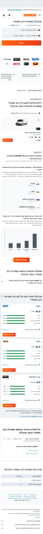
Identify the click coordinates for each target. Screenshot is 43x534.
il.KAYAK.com (32, 494)
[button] (2, 10)
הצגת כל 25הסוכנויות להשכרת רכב (31, 416)
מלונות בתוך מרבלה (32, 453)
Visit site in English (15, 10)
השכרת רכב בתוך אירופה (15, 494)
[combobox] (32, 25)
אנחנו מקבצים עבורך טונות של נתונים (27, 525)
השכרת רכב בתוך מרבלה (14, 498)
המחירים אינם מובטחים (34, 515)
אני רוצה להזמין (7, 140)
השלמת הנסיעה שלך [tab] (32, 439)
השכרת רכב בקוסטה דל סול (30, 498)
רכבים (25, 494)
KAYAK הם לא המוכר (33, 521)
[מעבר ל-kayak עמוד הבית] (30, 15)
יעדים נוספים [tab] (17, 439)
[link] (21, 259)
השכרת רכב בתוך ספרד (30, 496)
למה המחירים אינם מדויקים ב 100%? (27, 528)
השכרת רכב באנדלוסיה (16, 496)
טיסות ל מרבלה (33, 451)
